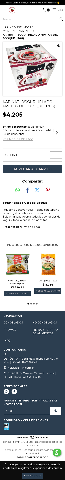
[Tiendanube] (32, 438)
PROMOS (10, 329)
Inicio (6, 27)
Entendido (32, 475)
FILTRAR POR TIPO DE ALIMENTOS (45, 331)
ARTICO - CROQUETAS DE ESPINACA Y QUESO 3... (17, 282)
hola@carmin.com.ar (21, 367)
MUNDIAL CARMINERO (18, 31)
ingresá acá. (32, 454)
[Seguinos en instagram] (6, 391)
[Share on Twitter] (37, 190)
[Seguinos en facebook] (14, 391)
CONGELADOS (21, 27)
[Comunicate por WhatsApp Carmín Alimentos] (57, 453)
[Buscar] (61, 19)
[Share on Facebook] (27, 190)
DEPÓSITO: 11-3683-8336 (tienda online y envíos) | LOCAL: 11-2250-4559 (32, 360)
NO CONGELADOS (44, 322)
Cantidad (10, 155)
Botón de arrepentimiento (32, 457)
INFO (7, 340)
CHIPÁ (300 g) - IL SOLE (48, 280)
